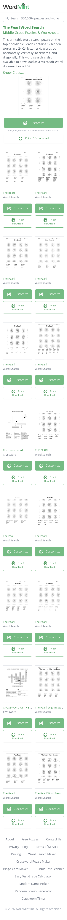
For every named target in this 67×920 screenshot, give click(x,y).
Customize (36, 123)
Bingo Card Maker (15, 869)
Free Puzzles (30, 839)
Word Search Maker (42, 854)
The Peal (8, 536)
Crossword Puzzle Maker (33, 861)
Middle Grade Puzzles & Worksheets (31, 32)
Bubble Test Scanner (50, 869)
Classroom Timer (34, 899)
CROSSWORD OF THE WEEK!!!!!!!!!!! (24, 707)
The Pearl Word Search (23, 27)
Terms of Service (46, 847)
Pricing (16, 854)
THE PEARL (41, 450)
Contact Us (54, 839)
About (10, 839)
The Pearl (41, 192)
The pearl (9, 192)
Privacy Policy (18, 847)
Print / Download (36, 138)
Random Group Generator (33, 891)
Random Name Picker (33, 884)
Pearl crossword (13, 450)
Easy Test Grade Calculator (33, 876)
